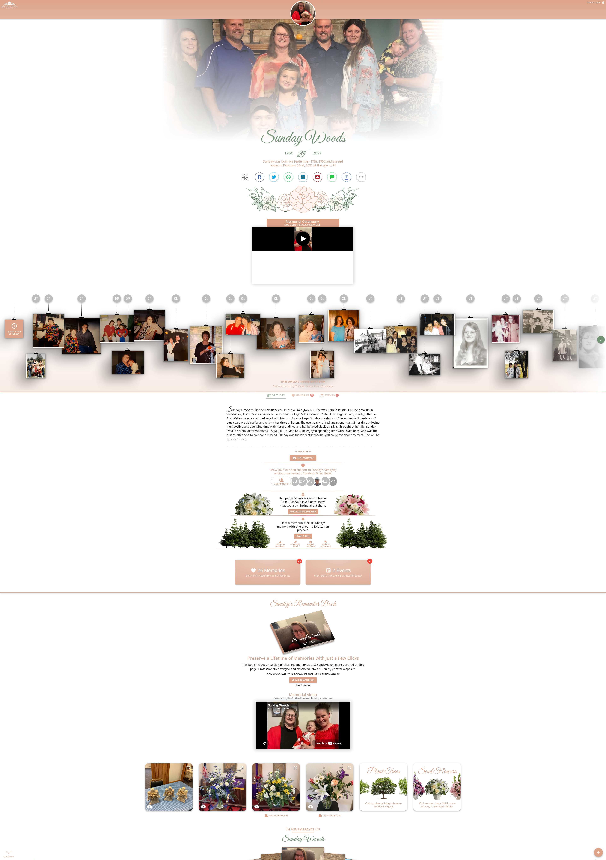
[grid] (303, 342)
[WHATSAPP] (288, 177)
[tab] (276, 395)
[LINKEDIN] (303, 177)
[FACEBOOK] (259, 177)
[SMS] (332, 177)
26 (299, 561)
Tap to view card (278, 815)
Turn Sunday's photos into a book (303, 381)
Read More (303, 452)
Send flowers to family (302, 511)
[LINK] (361, 177)
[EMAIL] (317, 177)
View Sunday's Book (303, 680)
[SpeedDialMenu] (598, 852)
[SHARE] (346, 177)
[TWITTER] (274, 177)
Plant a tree (303, 536)
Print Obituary (305, 458)
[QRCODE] (245, 177)
